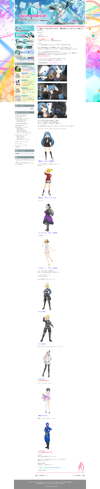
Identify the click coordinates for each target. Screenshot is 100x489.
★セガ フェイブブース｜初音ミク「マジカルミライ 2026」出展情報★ (28, 76)
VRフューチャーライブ (21, 141)
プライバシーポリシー (54, 483)
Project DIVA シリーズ (21, 127)
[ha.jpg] (47, 231)
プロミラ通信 (19, 164)
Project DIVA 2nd (20, 130)
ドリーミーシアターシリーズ (23, 132)
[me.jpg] (47, 414)
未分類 (17, 146)
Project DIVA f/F (20, 121)
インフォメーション (24, 66)
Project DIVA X (19, 125)
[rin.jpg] (47, 310)
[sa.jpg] (47, 266)
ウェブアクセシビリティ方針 (51, 486)
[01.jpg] (52, 81)
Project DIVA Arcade (20, 115)
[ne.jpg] (47, 196)
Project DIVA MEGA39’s (21, 123)
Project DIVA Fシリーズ (21, 118)
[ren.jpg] (47, 342)
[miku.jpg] (47, 159)
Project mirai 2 (20, 137)
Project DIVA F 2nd (21, 120)
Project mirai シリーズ (20, 135)
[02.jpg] (52, 99)
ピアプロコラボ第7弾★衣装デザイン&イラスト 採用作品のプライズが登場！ (28, 69)
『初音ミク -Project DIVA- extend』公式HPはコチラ (50, 467)
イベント (24, 73)
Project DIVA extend (42, 26)
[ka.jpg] (47, 449)
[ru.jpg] (47, 377)
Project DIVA (19, 128)
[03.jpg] (52, 117)
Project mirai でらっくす (22, 139)
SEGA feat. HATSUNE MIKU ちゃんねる (24, 163)
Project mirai (19, 136)
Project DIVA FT (19, 116)
